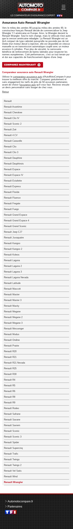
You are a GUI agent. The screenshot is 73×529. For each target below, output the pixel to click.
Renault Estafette (13, 180)
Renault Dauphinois (14, 163)
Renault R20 (10, 351)
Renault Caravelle (13, 141)
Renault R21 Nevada (14, 362)
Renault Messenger (14, 328)
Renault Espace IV (13, 175)
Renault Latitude (12, 283)
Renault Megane (12, 311)
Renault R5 (9, 385)
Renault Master (11, 294)
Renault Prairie (11, 345)
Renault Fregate (12, 203)
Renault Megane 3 (13, 323)
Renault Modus (11, 334)
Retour (5, 91)
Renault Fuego (11, 209)
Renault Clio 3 (11, 152)
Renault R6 (9, 391)
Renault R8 (9, 397)
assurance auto (28, 84)
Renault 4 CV (11, 135)
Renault (8, 101)
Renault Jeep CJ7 (13, 232)
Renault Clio (10, 146)
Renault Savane (12, 419)
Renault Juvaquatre (14, 237)
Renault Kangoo (12, 243)
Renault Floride (11, 192)
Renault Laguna (12, 260)
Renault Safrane (12, 414)
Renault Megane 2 (13, 317)
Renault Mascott (12, 288)
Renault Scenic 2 (12, 123)
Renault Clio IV (11, 118)
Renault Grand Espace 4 (16, 220)
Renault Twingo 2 (12, 465)
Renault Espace (12, 169)
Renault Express (12, 186)
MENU (63, 9)
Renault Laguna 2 (13, 266)
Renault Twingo (11, 459)
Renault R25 (10, 368)
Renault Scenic (11, 431)
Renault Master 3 (12, 300)
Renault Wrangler (13, 482)
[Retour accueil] (30, 7)
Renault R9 (9, 402)
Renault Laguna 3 (13, 271)
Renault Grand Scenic (15, 226)
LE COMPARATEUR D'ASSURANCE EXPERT (32, 15)
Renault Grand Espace (15, 214)
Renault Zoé (10, 129)
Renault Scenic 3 (12, 436)
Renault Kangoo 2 (13, 249)
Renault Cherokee (13, 112)
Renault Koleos (11, 254)
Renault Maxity (11, 305)
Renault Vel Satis (13, 470)
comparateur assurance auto (27, 76)
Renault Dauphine (13, 158)
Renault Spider (11, 442)
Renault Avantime (13, 106)
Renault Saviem (12, 425)
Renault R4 (9, 379)
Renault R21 (10, 357)
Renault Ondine (12, 340)
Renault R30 (10, 374)
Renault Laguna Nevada (16, 277)
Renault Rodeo (11, 408)
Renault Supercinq (13, 448)
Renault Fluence (12, 197)
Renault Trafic (11, 453)
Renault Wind (11, 476)
